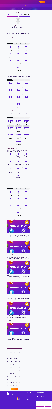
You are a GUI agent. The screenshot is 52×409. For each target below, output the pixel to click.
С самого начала (27, 43)
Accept (44, 406)
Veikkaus (28, 399)
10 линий (28, 14)
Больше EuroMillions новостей (10, 344)
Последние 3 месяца (9, 43)
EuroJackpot (28, 395)
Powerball (28, 398)
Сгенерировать (18, 16)
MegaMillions (28, 397)
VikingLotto (28, 394)
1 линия (21, 14)
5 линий (25, 14)
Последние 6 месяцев (16, 43)
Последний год (22, 43)
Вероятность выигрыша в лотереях (41, 395)
